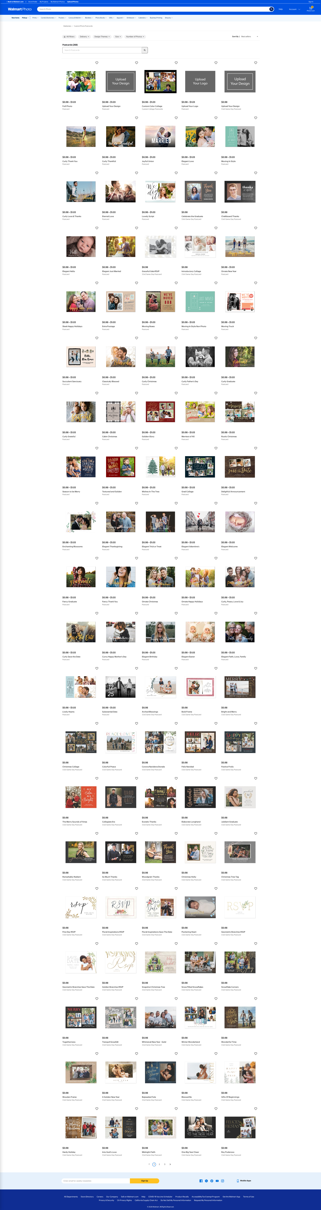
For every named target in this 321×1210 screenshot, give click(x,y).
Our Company (112, 1197)
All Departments (71, 1197)
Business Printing (156, 18)
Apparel (120, 18)
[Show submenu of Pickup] (28, 17)
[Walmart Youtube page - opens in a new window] (217, 1181)
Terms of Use (248, 1197)
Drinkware (130, 18)
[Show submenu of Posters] (65, 17)
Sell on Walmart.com (129, 1197)
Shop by (168, 18)
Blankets (88, 18)
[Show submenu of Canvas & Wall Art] (82, 17)
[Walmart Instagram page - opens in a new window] (222, 1181)
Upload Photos (72, 2)
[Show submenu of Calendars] (147, 17)
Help (281, 9)
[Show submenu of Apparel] (123, 17)
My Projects (44, 2)
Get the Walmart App (231, 1197)
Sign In (311, 2)
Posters (61, 18)
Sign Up (144, 1181)
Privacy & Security (106, 1200)
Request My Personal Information (208, 1200)
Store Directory (87, 1197)
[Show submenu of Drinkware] (135, 17)
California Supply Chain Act (146, 1200)
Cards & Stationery (47, 18)
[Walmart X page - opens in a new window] (206, 1181)
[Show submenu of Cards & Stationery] (55, 17)
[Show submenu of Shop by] (172, 17)
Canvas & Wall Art (75, 18)
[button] (81, 63)
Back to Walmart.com (15, 2)
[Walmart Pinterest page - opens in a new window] (211, 1181)
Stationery (67, 26)
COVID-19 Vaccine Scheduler (160, 1197)
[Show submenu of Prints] (38, 17)
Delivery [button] (83, 37)
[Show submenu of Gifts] (113, 17)
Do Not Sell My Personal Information (176, 1200)
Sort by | (236, 36)
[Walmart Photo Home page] (20, 9)
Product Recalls (182, 1197)
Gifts (110, 18)
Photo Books (100, 18)
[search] (145, 50)
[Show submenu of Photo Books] (106, 17)
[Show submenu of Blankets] (92, 17)
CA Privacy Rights (124, 1200)
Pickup (24, 18)
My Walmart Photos (58, 2)
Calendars (142, 18)
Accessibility (197, 1197)
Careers (100, 1197)
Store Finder (32, 2)
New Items (15, 18)
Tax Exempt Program (211, 1197)
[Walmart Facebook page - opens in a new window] (201, 1181)
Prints (34, 18)
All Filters (70, 37)
